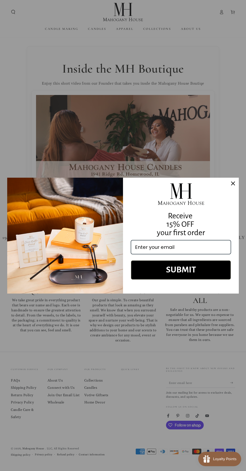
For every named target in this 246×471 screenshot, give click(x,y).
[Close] (233, 183)
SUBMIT (181, 269)
